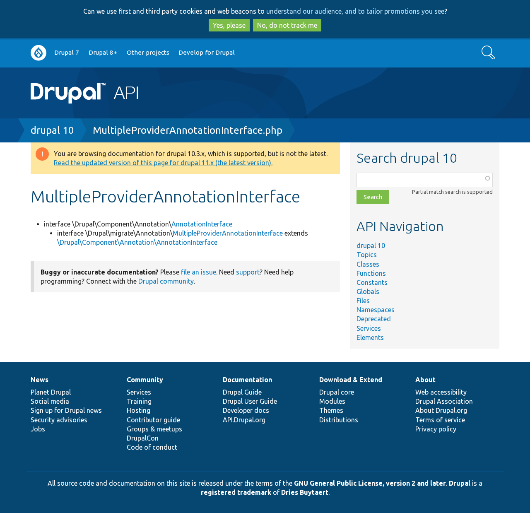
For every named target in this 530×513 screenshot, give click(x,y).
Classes (368, 264)
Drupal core (336, 392)
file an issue (198, 272)
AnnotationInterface (201, 224)
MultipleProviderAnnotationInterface (228, 233)
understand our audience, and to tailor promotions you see (355, 11)
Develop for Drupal (206, 52)
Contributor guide (153, 420)
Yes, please (229, 25)
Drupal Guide (242, 392)
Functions (371, 273)
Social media (50, 401)
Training (139, 401)
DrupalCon (143, 438)
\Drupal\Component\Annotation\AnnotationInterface (137, 242)
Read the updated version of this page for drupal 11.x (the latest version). (163, 162)
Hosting (138, 410)
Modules (332, 401)
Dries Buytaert (304, 492)
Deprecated (374, 319)
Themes (331, 410)
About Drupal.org (441, 410)
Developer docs (246, 410)
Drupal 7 (66, 52)
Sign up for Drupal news (66, 410)
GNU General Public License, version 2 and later (370, 483)
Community (145, 379)
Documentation (247, 379)
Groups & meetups (154, 429)
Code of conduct (152, 447)
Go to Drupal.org (38, 52)
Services (369, 328)
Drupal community (166, 281)
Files (363, 300)
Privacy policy (435, 429)
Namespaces (376, 309)
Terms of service (440, 420)
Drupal (459, 483)
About (425, 379)
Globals (368, 291)
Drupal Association (444, 401)
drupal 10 (52, 130)
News (39, 379)
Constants (372, 282)
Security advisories (59, 420)
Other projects (148, 52)
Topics (367, 254)
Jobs (38, 429)
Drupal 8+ (103, 52)
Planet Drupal (51, 392)
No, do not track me (287, 25)
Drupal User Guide (250, 401)
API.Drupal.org (244, 420)
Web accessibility (441, 392)
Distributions (338, 420)
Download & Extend (350, 379)
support (248, 272)
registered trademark (236, 492)
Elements (370, 337)
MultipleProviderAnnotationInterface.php (187, 130)
